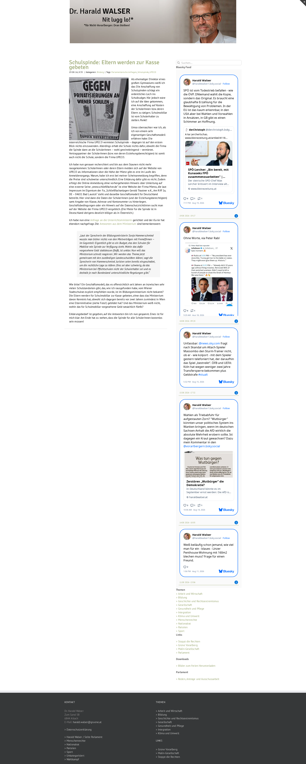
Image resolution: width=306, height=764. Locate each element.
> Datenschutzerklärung (78, 730)
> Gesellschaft (184, 606)
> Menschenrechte (186, 621)
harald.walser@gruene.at (87, 723)
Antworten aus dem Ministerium (118, 223)
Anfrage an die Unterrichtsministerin (111, 220)
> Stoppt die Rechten (188, 642)
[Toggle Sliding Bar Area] (303, 3)
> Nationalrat (183, 624)
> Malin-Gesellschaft (187, 650)
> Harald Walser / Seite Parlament (83, 738)
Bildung (100, 72)
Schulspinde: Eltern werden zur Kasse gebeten (114, 65)
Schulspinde (143, 72)
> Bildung (181, 598)
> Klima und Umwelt (187, 617)
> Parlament (182, 654)
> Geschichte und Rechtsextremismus (197, 602)
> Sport (180, 632)
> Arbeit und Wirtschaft (189, 595)
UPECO (152, 72)
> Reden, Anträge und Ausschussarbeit (197, 680)
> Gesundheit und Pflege (190, 610)
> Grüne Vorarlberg (187, 646)
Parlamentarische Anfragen (124, 72)
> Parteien (182, 628)
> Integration (183, 613)
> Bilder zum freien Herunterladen (195, 667)
